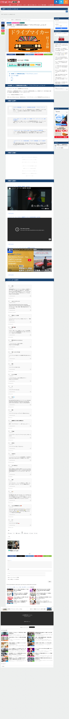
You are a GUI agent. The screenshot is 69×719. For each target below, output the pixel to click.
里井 (12, 410)
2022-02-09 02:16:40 (12, 486)
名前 (8, 569)
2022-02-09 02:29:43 (12, 346)
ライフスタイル (57, 4)
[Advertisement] (61, 99)
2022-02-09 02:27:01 (12, 381)
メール (9, 573)
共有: (12, 77)
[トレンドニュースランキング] (61, 37)
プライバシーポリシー (60, 88)
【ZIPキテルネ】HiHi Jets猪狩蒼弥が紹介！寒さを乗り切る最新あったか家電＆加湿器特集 (61, 58)
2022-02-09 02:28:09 (12, 369)
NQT (12, 479)
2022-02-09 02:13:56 (12, 525)
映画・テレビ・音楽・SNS (15, 22)
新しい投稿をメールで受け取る (13, 579)
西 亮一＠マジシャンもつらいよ (17, 340)
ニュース (14, 4)
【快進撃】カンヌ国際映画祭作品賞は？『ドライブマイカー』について (23, 73)
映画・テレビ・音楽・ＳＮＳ (32, 4)
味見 (12, 363)
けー (12, 519)
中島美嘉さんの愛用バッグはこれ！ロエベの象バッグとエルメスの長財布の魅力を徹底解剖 (61, 45)
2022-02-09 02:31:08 (12, 310)
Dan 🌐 (13, 397)
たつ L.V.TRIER (14, 374)
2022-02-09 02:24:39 (12, 415)
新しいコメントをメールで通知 (13, 577)
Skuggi (13, 431)
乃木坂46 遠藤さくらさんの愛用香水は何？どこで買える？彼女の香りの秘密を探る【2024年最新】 (61, 49)
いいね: (12, 78)
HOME (10, 4)
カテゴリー (57, 24)
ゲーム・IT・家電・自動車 (42, 4)
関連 (11, 80)
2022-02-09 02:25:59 (12, 391)
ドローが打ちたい (15, 465)
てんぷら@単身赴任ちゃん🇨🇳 (17, 505)
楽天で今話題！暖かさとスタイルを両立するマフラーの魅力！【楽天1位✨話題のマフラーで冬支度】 (61, 53)
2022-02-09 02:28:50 (12, 358)
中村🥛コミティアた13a (16, 352)
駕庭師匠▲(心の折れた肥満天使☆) (17, 420)
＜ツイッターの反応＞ (14, 75)
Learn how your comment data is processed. (28, 584)
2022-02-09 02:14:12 (12, 514)
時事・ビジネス (19, 4)
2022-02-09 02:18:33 (12, 448)
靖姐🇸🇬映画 (14, 327)
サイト (9, 575)
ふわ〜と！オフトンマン (16, 301)
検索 (61, 28)
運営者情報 (58, 111)
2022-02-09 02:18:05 (12, 460)
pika (12, 285)
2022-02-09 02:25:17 (12, 404)
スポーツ (24, 4)
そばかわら (13, 453)
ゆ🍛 (12, 491)
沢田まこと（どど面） (15, 315)
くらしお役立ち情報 (51, 4)
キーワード (57, 20)
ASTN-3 (13, 443)
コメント (10, 560)
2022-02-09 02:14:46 (12, 500)
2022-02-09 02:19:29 (12, 437)
